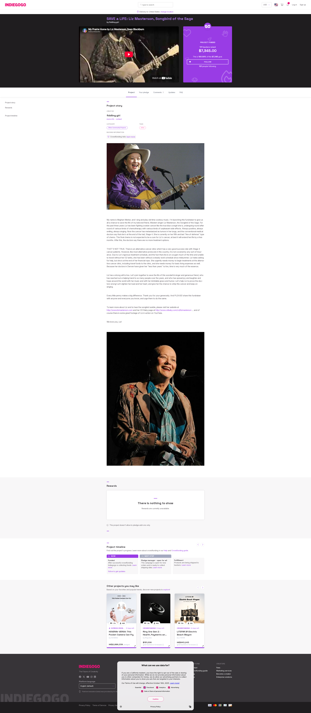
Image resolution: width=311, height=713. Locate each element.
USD (265, 5)
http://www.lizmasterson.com (120, 310)
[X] (84, 677)
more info (110, 119)
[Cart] (282, 4)
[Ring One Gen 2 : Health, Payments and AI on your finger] (155, 608)
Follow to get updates (116, 571)
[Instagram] (91, 677)
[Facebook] (80, 677)
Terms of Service (99, 705)
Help (166, 550)
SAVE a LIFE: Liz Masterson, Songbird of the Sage (150, 18)
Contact (194, 668)
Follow (207, 62)
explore (166, 590)
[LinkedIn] (95, 677)
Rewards (8, 108)
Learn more (157, 567)
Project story (10, 103)
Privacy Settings (114, 705)
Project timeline (11, 116)
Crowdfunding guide (180, 550)
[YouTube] (87, 677)
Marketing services (224, 671)
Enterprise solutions (224, 677)
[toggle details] (136, 647)
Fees (218, 668)
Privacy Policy (84, 705)
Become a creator (223, 674)
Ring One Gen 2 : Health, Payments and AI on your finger (154, 634)
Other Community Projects (117, 127)
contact (119, 119)
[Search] (141, 4)
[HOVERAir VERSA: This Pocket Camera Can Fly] (121, 608)
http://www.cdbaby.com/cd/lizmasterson (173, 310)
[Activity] (288, 4)
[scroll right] (202, 544)
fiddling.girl (114, 22)
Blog (193, 674)
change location (166, 12)
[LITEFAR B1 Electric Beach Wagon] (189, 608)
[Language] (276, 5)
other (142, 127)
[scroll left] (198, 544)
